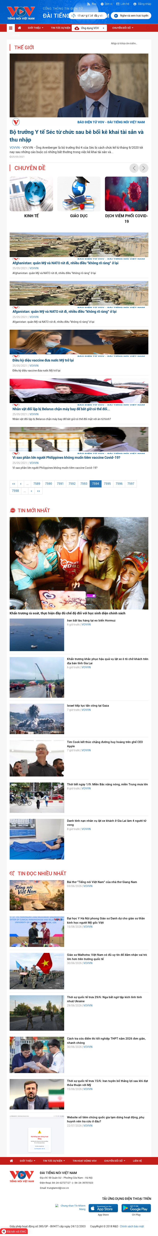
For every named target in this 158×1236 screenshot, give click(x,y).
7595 (107, 484)
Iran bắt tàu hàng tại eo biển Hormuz (91, 620)
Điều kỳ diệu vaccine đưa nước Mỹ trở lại (43, 360)
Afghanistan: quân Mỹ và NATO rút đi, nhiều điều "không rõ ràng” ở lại (65, 263)
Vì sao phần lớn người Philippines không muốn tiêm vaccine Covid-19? (66, 457)
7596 (119, 484)
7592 (72, 484)
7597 (130, 484)
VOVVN (34, 268)
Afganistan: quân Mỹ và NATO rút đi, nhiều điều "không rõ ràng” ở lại (65, 311)
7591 (60, 484)
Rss (93, 3)
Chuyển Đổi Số (123, 28)
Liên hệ (125, 3)
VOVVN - (16, 147)
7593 (83, 484)
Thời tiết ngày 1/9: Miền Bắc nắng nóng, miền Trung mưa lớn (107, 784)
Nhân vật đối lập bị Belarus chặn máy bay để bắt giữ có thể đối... (61, 409)
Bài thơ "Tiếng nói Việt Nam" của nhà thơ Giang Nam (102, 882)
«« (13, 484)
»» (38, 491)
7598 (15, 491)
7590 (48, 484)
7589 (36, 484)
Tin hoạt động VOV (85, 1160)
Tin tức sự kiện (63, 28)
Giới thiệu (36, 28)
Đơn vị (108, 3)
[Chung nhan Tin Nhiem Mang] (70, 1207)
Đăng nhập (144, 3)
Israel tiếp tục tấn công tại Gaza (88, 705)
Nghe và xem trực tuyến (134, 15)
